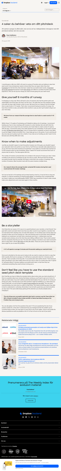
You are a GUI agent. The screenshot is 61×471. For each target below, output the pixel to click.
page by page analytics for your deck (33, 283)
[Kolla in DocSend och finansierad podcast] (38, 417)
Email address (30, 389)
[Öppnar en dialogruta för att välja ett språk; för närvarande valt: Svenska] (42, 2)
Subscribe (30, 400)
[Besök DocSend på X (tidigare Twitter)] (29, 417)
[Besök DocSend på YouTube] (23, 417)
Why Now (20, 241)
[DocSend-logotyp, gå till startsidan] (9, 2)
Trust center (34, 456)
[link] (46, 2)
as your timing (29, 176)
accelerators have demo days (15, 130)
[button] (37, 466)
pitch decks (27, 89)
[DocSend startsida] (30, 413)
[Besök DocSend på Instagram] (35, 417)
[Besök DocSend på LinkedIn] (26, 417)
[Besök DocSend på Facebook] (32, 417)
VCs (8, 128)
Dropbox (15, 446)
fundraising (5, 88)
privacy (35, 396)
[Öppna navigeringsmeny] (58, 2)
